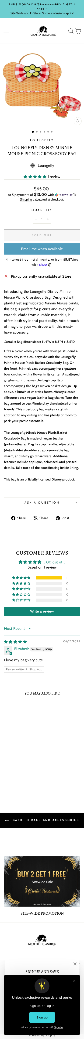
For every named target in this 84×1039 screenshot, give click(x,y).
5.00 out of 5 (54, 562)
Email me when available (42, 249)
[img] (15, 642)
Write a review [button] (42, 611)
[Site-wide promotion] (42, 881)
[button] (35, 176)
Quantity (42, 210)
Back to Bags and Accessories (45, 820)
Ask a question (42, 502)
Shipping (26, 199)
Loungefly (42, 140)
